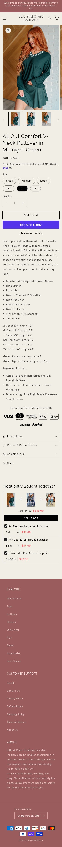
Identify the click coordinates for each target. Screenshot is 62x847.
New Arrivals (14, 598)
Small (9, 180)
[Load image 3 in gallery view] (46, 119)
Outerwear (13, 629)
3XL (36, 188)
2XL (22, 188)
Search (11, 682)
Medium (27, 180)
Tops (9, 606)
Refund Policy (15, 706)
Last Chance (14, 661)
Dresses (11, 622)
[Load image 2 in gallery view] (31, 119)
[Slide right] (58, 120)
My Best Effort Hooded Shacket (28, 539)
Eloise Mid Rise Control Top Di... (29, 553)
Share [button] (10, 463)
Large (43, 180)
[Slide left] (4, 120)
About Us (12, 729)
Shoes (10, 645)
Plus (9, 637)
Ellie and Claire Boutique (34, 840)
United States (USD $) (28, 815)
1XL (8, 188)
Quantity (7, 196)
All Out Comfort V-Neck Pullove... (30, 526)
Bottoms (12, 614)
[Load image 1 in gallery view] (15, 119)
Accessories (13, 653)
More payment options (31, 232)
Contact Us (13, 690)
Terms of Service (16, 722)
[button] (4, 18)
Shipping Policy (15, 714)
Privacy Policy (15, 698)
